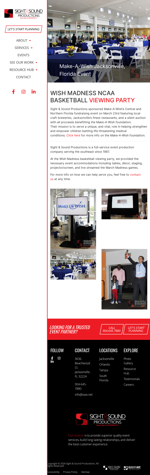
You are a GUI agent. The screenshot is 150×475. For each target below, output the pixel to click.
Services (22, 47)
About (21, 40)
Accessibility (53, 472)
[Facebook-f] (13, 91)
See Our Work (22, 62)
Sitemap (85, 472)
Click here (73, 135)
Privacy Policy (70, 472)
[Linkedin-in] (33, 91)
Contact (23, 77)
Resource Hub (22, 69)
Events (23, 55)
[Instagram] (23, 91)
